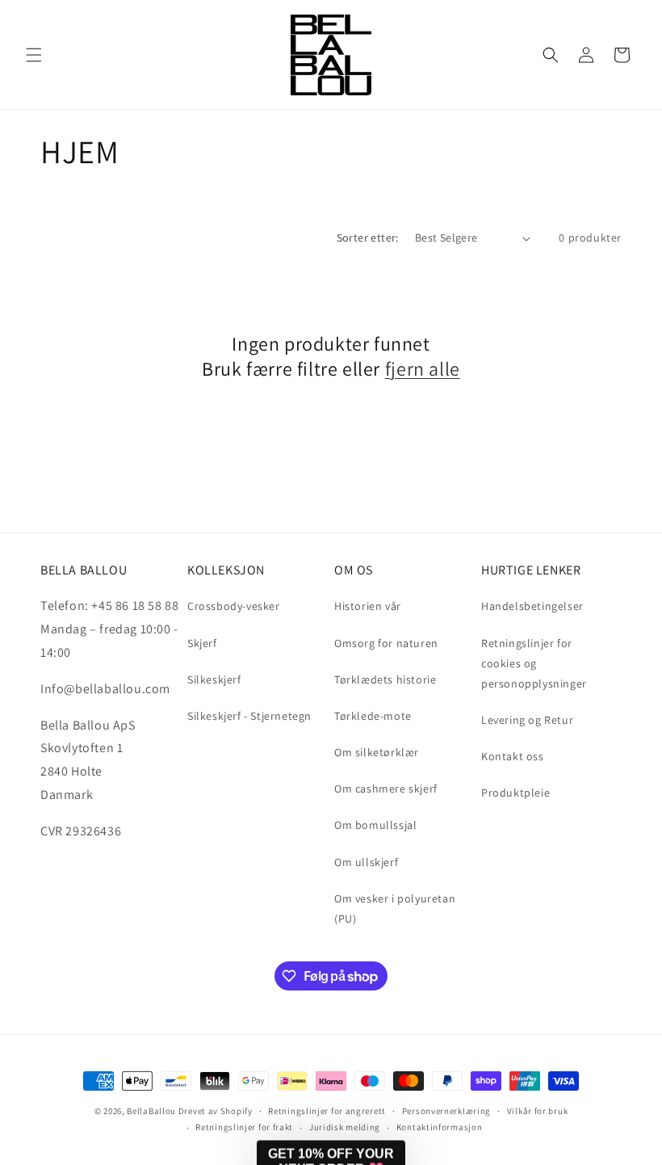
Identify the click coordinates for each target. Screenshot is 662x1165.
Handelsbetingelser (532, 606)
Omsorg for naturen (386, 643)
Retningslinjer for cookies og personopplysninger (534, 663)
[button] (34, 55)
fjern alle (422, 368)
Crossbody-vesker (233, 606)
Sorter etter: (368, 237)
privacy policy (580, 1083)
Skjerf (202, 643)
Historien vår (367, 606)
